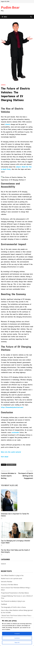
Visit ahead (4, 457)
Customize (17, 638)
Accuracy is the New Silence (9, 584)
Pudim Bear (10, 7)
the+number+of (11, 464)
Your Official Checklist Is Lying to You (12, 575)
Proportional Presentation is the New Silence (15, 593)
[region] (17, 632)
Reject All (17, 642)
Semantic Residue (6, 581)
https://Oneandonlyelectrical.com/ (12, 407)
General (3, 85)
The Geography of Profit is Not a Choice (13, 607)
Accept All (17, 633)
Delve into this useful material (11, 452)
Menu (5, 17)
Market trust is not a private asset (11, 578)
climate (7, 124)
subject (18, 167)
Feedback (4, 604)
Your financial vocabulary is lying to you (13, 601)
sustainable (15, 432)
